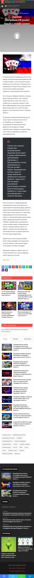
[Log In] (2, 7)
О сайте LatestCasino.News (17, 571)
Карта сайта (12, 568)
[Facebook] (3, 266)
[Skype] (23, 266)
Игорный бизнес (6, 444)
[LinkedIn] (10, 266)
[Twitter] (6, 266)
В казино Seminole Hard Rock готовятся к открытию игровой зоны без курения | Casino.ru (22, 415)
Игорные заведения (20, 441)
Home (8, 13)
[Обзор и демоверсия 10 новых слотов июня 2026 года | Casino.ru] (25, 306)
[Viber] (3, 270)
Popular (15, 339)
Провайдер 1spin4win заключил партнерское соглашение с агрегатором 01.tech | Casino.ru (22, 355)
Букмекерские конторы (19, 435)
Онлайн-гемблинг (25, 444)
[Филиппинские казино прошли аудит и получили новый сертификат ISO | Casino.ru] (7, 382)
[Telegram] (30, 266)
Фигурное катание (7, 453)
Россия (15, 447)
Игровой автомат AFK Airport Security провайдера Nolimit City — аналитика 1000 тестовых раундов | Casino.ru (25, 295)
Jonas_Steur (17, 41)
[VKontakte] (16, 266)
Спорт (4, 450)
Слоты (26, 447)
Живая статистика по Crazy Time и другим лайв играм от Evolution (25, 548)
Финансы (17, 453)
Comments (27, 339)
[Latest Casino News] (12, 6)
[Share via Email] (6, 270)
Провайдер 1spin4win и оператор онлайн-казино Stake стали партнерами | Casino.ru (22, 398)
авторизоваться (6, 331)
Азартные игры (6, 435)
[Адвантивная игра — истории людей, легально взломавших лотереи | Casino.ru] (8, 306)
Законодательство (7, 441)
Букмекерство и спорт (8, 438)
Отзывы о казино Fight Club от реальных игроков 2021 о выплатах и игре (8, 555)
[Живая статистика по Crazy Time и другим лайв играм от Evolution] (25, 541)
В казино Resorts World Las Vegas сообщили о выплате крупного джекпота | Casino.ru (22, 423)
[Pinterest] (13, 266)
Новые (5, 339)
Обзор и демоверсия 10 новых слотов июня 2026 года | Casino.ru (25, 313)
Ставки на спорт (12, 450)
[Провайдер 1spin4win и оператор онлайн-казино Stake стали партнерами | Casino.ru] (7, 399)
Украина (21, 450)
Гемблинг (19, 438)
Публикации (14, 13)
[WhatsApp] (27, 266)
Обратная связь (20, 568)
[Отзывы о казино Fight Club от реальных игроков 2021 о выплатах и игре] (8, 544)
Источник (6, 260)
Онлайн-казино (6, 447)
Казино (15, 444)
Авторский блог (24, 13)
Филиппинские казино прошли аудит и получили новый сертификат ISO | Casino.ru (22, 381)
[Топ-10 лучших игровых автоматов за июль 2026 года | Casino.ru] (8, 285)
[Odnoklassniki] (20, 266)
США (21, 447)
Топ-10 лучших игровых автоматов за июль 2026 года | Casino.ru (8, 293)
